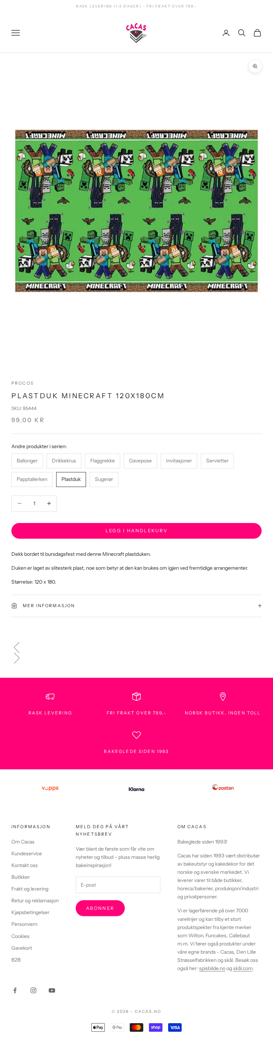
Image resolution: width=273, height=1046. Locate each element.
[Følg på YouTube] (51, 990)
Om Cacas (22, 842)
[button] (136, 647)
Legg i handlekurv (137, 530)
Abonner (100, 908)
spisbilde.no (212, 968)
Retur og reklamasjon (35, 900)
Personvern (24, 924)
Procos (22, 383)
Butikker (20, 877)
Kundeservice (26, 853)
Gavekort (21, 948)
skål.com (242, 968)
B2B (16, 960)
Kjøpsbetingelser (30, 912)
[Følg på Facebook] (14, 990)
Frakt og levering (29, 889)
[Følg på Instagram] (33, 990)
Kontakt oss (24, 865)
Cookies (20, 936)
